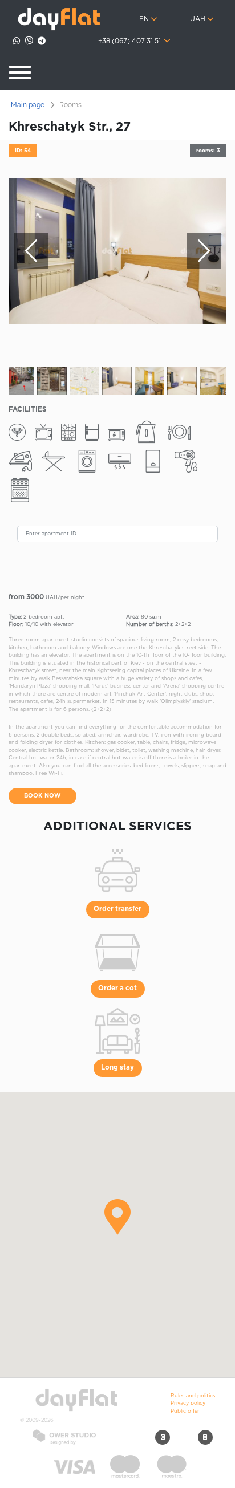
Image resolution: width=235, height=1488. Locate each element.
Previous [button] (31, 251)
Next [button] (204, 251)
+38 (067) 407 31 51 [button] (130, 41)
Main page (27, 105)
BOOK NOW (42, 796)
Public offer (185, 1411)
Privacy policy (188, 1403)
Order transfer (117, 909)
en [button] (144, 19)
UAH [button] (197, 19)
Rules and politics (193, 1395)
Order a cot (117, 988)
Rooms (70, 105)
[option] (117, 251)
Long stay (117, 1068)
